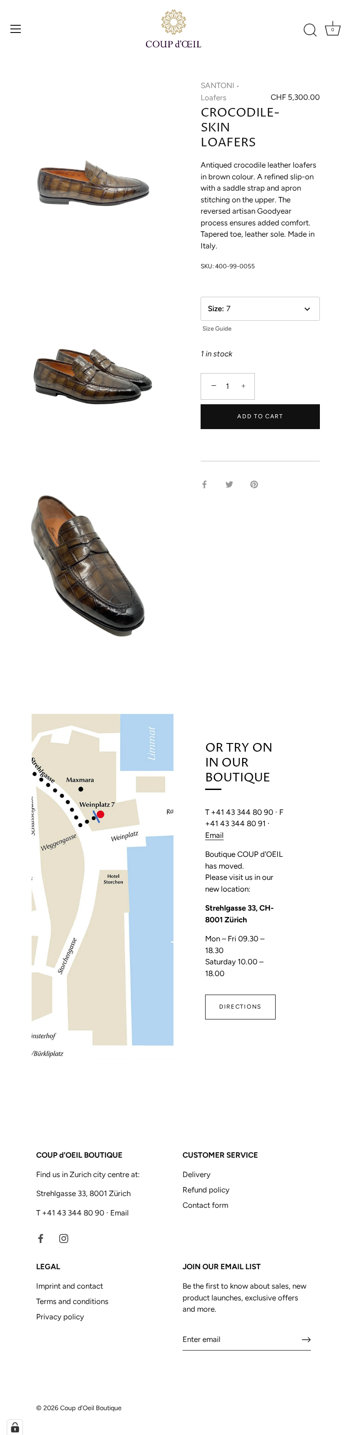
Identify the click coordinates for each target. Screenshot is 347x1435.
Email (214, 835)
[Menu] (16, 29)
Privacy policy (60, 1316)
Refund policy (206, 1189)
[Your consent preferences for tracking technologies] (15, 1427)
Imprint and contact (69, 1285)
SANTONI (217, 85)
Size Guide (216, 328)
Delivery (197, 1174)
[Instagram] (63, 1237)
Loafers (213, 97)
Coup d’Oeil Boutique (91, 1408)
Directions (240, 1006)
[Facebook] (40, 1237)
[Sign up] (306, 1339)
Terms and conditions (72, 1301)
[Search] (310, 30)
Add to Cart (260, 416)
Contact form (205, 1205)
